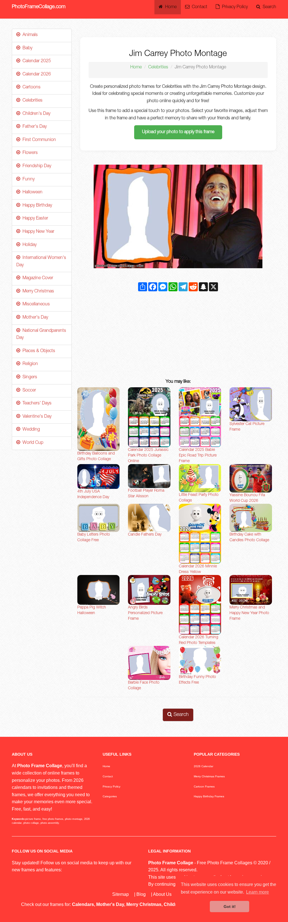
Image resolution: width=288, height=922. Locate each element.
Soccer (28, 390)
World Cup (31, 443)
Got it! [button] (230, 906)
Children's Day (35, 114)
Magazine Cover (36, 278)
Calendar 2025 (35, 61)
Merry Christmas (37, 291)
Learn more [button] (257, 892)
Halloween (31, 192)
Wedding (30, 430)
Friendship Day (35, 166)
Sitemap (120, 894)
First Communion (38, 140)
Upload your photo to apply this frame (178, 132)
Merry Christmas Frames (209, 776)
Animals (29, 35)
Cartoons (30, 87)
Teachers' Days (35, 403)
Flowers (29, 153)
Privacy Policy (234, 7)
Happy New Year (37, 232)
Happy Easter (34, 218)
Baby (26, 48)
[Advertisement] (178, 336)
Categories (110, 796)
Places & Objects (37, 351)
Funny (27, 179)
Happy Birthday (36, 205)
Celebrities (158, 67)
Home (170, 7)
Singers (28, 377)
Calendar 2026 (35, 74)
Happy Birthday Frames (209, 796)
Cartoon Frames (204, 786)
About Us (162, 894)
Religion (29, 364)
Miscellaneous (35, 304)
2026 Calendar (203, 766)
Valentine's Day (35, 417)
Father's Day (33, 127)
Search (268, 7)
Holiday (28, 245)
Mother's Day (34, 317)
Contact (198, 7)
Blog (141, 894)
